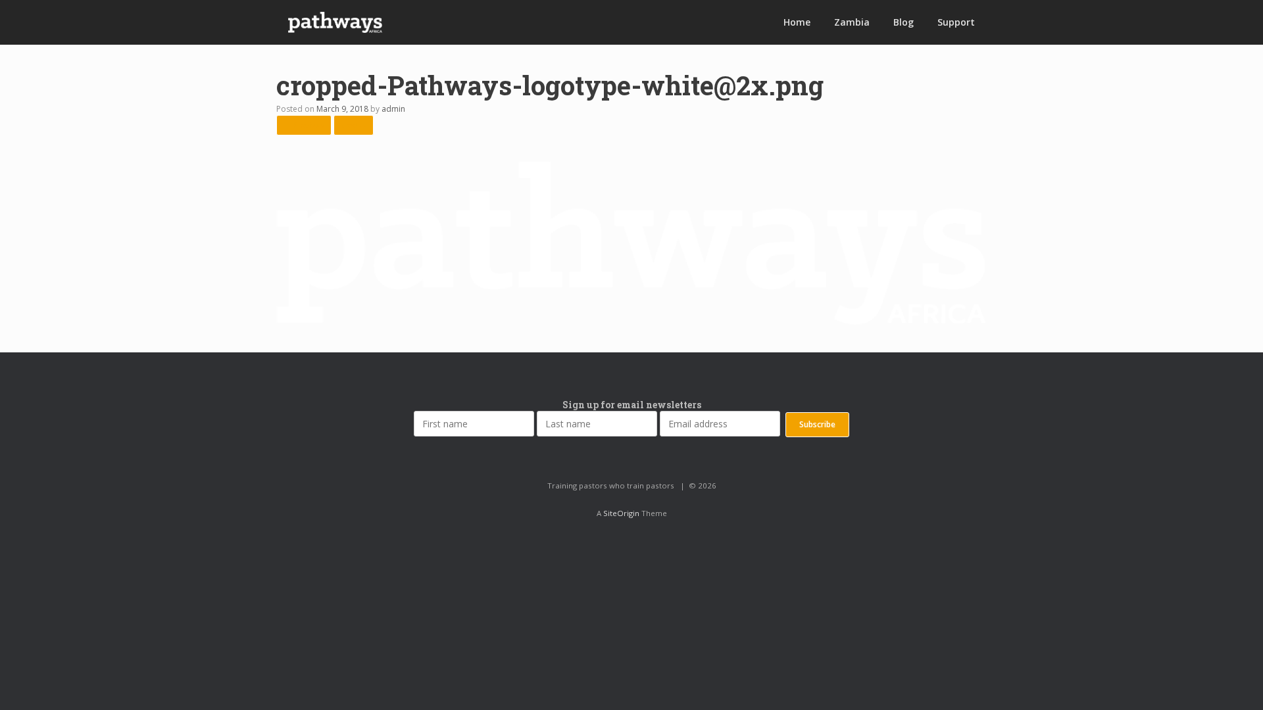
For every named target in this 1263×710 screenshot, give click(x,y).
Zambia (852, 22)
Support (956, 22)
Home (796, 22)
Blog (903, 22)
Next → (353, 125)
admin (393, 108)
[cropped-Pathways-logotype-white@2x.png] (631, 321)
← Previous (304, 125)
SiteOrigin (621, 513)
